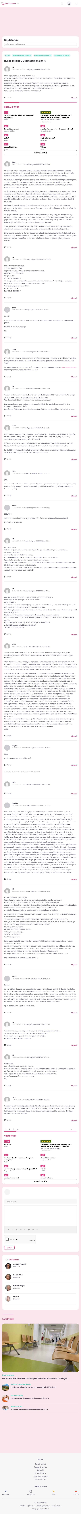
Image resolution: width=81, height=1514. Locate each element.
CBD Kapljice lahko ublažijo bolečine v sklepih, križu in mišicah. (56, 116)
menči (14, 307)
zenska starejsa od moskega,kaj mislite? (56, 129)
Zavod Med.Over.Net (40, 1476)
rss (53, 1494)
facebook (5, 1494)
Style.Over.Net (40, 1464)
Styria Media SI (40, 1473)
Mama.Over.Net (40, 1479)
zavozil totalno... (10, 147)
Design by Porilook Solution (40, 1509)
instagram (31, 1494)
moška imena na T (47, 138)
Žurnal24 (40, 1470)
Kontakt (22, 1506)
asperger (7, 1144)
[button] (9, 1229)
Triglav (43, 147)
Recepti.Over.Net (40, 1467)
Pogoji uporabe (56, 1506)
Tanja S (14, 745)
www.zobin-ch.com (69, 367)
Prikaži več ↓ (40, 152)
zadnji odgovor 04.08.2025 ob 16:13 (38, 69)
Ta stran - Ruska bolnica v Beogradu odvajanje (18, 116)
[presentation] (9, 1229)
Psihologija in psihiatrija (42, 55)
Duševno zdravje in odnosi (22, 55)
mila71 (6, 138)
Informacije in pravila (43, 1506)
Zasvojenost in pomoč (62, 55)
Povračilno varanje (11, 129)
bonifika (15, 803)
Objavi (9, 1248)
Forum (7, 55)
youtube (76, 1494)
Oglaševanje (30, 1506)
